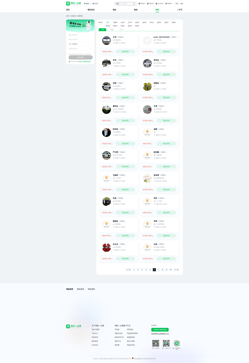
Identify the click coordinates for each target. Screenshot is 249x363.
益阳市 (166, 22)
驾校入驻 (151, 3)
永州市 (123, 22)
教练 (136, 10)
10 (171, 269)
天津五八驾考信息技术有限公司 (104, 359)
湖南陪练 (80, 16)
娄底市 (130, 26)
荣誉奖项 (95, 337)
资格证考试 (118, 333)
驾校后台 (169, 3)
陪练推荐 (91, 289)
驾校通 (117, 345)
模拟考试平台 (119, 337)
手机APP (142, 3)
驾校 (114, 10)
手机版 (117, 329)
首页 (68, 10)
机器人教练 (131, 341)
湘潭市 (144, 22)
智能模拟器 (131, 337)
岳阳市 (137, 22)
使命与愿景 (96, 329)
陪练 (157, 10)
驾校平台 (118, 341)
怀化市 (152, 22)
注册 (181, 3)
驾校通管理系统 (132, 333)
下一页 (176, 269)
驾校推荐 (69, 289)
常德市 (123, 26)
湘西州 (115, 22)
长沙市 (130, 22)
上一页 (128, 269)
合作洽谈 (95, 345)
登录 (177, 3)
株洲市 (108, 26)
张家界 (174, 22)
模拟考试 (91, 10)
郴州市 (115, 26)
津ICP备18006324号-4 (123, 359)
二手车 (179, 10)
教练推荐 (80, 289)
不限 (107, 22)
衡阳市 (159, 22)
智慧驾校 (130, 329)
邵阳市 (137, 26)
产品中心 (95, 333)
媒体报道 (95, 341)
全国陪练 (73, 16)
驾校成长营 (131, 345)
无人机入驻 (161, 3)
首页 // (68, 16)
